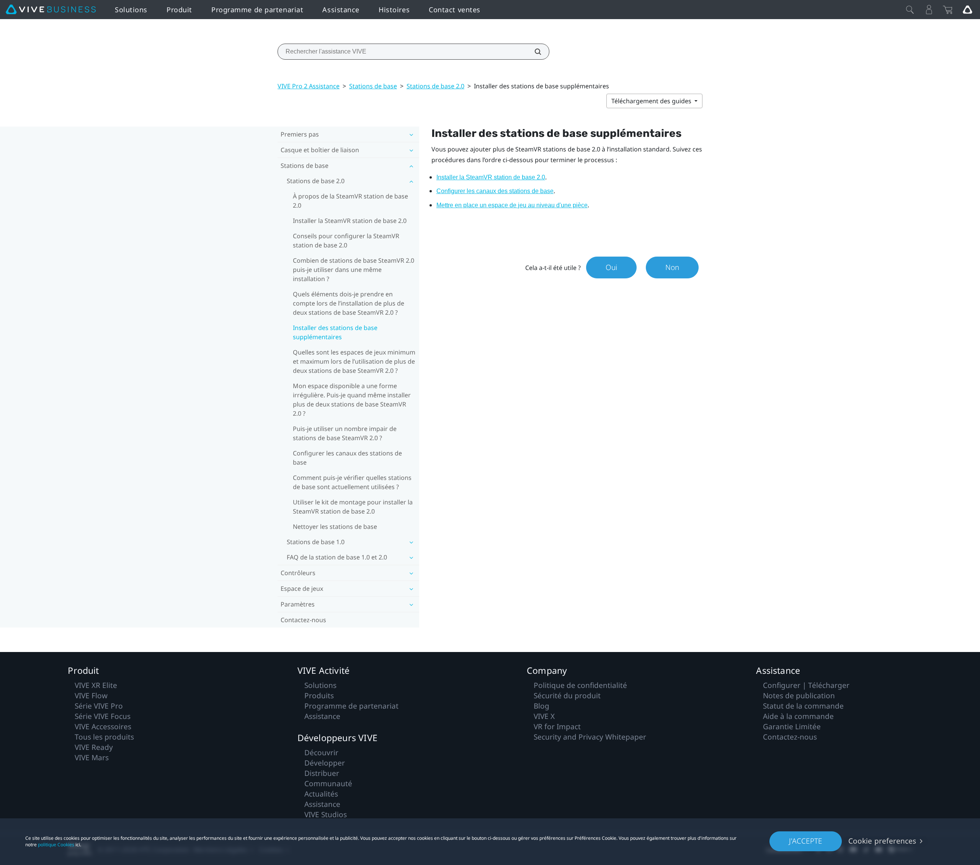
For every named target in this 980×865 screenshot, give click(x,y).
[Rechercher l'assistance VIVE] (533, 51)
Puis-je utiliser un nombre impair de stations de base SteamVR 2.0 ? (345, 433)
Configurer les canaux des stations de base (347, 458)
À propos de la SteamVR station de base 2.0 (350, 201)
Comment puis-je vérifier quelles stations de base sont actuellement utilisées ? (352, 482)
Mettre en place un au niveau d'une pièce (512, 205)
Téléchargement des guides (652, 101)
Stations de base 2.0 (435, 86)
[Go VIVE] (967, 9)
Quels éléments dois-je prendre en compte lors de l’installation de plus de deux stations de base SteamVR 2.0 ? (348, 303)
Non (672, 267)
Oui (611, 267)
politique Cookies (56, 844)
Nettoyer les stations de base (335, 526)
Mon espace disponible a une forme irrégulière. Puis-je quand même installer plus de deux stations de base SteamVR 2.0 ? (352, 400)
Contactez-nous (303, 620)
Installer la (490, 177)
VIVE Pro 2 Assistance (309, 86)
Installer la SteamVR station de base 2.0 (350, 220)
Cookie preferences (882, 841)
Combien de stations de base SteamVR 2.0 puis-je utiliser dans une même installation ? (353, 269)
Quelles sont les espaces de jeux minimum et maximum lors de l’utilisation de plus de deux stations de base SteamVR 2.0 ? (354, 361)
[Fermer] (910, 9)
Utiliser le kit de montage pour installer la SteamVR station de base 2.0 (353, 506)
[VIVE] (51, 9)
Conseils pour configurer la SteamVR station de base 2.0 (346, 240)
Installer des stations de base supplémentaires (335, 332)
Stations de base (373, 86)
